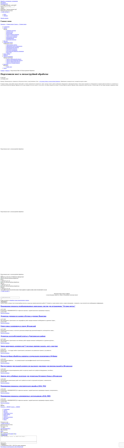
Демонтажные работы (11, 44)
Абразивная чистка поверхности (14, 46)
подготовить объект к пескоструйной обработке (49, 81)
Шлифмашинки (10, 38)
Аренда (5, 28)
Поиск (2, 6)
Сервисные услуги (8, 42)
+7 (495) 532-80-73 (5, 423)
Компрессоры (9, 32)
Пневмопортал (4, 3)
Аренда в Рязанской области (13, 61)
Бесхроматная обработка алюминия (15, 51)
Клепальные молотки (11, 37)
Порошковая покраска (11, 48)
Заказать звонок (4, 18)
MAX (4, 14)
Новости (5, 55)
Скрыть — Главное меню (20, 24)
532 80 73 (5, 12)
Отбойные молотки (11, 30)
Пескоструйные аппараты (12, 34)
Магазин (5, 41)
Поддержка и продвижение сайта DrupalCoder (12, 446)
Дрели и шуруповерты (11, 35)
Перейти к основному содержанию (9, 1)
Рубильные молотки (11, 39)
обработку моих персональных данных (19, 300)
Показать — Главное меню (7, 24)
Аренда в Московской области (13, 59)
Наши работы (6, 54)
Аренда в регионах (8, 56)
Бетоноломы (9, 33)
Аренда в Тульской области (13, 63)
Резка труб (8, 52)
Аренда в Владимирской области (14, 60)
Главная (2, 70)
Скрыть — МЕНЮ (15, 406)
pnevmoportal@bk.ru (5, 428)
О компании (6, 26)
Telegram (5, 15)
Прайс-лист (9, 66)
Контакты (5, 64)
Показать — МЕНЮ (5, 406)
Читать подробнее (5, 313)
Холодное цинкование (11, 50)
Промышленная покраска (12, 47)
